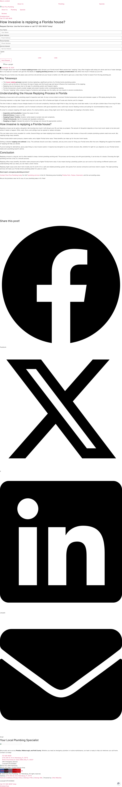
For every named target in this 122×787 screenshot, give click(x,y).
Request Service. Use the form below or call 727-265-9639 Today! (26, 26)
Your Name (3, 29)
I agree (2, 51)
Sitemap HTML (28, 778)
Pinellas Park (66, 175)
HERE (39, 58)
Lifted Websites (56, 778)
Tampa (73, 175)
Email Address (4, 35)
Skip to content (5, 1)
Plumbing (61, 4)
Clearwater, (79, 175)
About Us (20, 4)
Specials (101, 4)
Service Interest (5, 46)
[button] (61, 286)
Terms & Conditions (6, 778)
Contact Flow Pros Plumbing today (11, 175)
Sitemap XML (38, 778)
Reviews (4, 13)
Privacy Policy (18, 778)
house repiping (11, 82)
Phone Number (4, 40)
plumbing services (33, 175)
